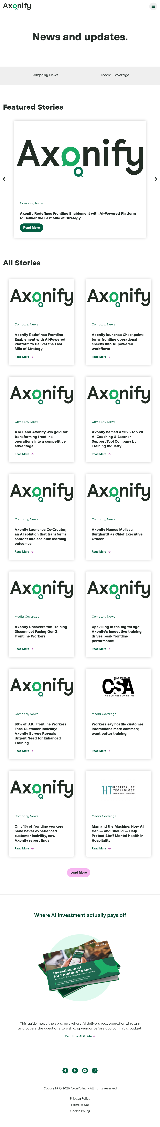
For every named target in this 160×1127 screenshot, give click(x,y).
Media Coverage (115, 75)
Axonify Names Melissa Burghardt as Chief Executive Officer (117, 534)
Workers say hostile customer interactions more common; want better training (117, 729)
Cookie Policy (80, 1111)
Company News (44, 75)
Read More (31, 227)
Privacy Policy (80, 1098)
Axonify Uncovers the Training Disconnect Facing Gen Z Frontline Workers (41, 631)
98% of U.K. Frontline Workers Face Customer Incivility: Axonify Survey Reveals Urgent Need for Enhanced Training (40, 733)
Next (156, 179)
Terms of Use (80, 1105)
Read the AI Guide (78, 1036)
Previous (4, 179)
